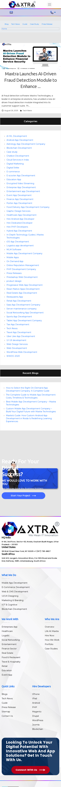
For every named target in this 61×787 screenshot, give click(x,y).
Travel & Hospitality (11, 661)
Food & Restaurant (11, 657)
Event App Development (19, 195)
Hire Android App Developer (20, 219)
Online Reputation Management (23, 265)
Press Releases (14, 273)
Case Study (34, 24)
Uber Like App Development (21, 336)
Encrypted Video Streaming (20, 183)
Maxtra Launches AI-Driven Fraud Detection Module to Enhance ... (30, 80)
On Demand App (15, 261)
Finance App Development (20, 199)
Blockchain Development (19, 148)
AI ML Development (17, 136)
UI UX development (16, 340)
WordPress (37, 720)
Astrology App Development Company (26, 144)
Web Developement (17, 348)
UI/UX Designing (10, 596)
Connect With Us (27, 770)
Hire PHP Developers (17, 227)
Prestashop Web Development (22, 277)
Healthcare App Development (21, 215)
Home (4, 29)
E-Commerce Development (16, 587)
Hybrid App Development (19, 231)
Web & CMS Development (15, 591)
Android (36, 703)
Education (7, 670)
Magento (36, 711)
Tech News (15, 24)
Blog (7, 24)
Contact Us (7, 716)
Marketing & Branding (12, 600)
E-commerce (13, 171)
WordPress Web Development (22, 352)
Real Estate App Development (22, 293)
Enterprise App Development (21, 187)
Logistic (6, 635)
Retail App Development (19, 301)
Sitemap (6, 711)
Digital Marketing (15, 163)
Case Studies (51, 648)
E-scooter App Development (21, 175)
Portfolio (49, 644)
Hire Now (49, 635)
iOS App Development (18, 241)
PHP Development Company (21, 269)
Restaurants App (15, 297)
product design (14, 281)
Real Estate (7, 653)
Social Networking (11, 640)
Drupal (35, 716)
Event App (7, 675)
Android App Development (20, 140)
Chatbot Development (18, 156)
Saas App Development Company (23, 304)
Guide (24, 24)
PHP (34, 707)
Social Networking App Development (25, 312)
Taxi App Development (18, 324)
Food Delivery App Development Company (28, 207)
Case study (12, 152)
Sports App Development (19, 316)
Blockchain (37, 729)
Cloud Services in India (18, 159)
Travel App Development (19, 332)
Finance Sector (9, 648)
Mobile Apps (13, 257)
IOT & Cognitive (9, 604)
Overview (49, 627)
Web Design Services (17, 344)
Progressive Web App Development (25, 285)
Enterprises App (9, 627)
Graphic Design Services (18, 211)
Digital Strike (13, 167)
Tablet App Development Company (24, 320)
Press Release (47, 24)
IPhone (36, 694)
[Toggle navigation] (49, 4)
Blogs (4, 694)
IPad (34, 698)
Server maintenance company (22, 308)
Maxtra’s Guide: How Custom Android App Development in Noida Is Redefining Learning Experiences (29, 418)
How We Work (52, 640)
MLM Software (14, 249)
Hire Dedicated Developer (19, 223)
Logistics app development (20, 245)
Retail (4, 666)
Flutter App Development (19, 203)
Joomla (35, 724)
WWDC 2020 (13, 356)
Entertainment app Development (23, 191)
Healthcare (7, 631)
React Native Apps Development (23, 289)
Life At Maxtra (52, 631)
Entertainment (9, 644)
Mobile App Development (14, 583)
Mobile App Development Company (24, 253)
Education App (14, 179)
